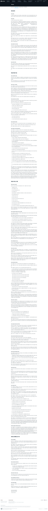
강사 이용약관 (25, 7)
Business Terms (16, 7)
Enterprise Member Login (39, 1)
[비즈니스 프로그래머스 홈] (3, 1)
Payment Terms (21, 7)
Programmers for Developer (4, 501)
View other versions (13, 492)
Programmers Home (45, 1)
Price (35, 1)
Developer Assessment (13, 1)
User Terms (12, 7)
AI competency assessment (30, 1)
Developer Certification (19, 1)
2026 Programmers (3, 505)
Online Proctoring (25, 1)
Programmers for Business (4, 502)
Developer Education (8, 1)
